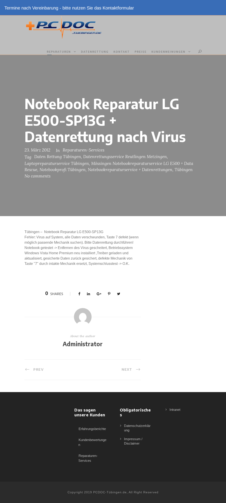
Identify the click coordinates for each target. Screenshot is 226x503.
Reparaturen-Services (83, 150)
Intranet (175, 409)
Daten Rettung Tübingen (57, 156)
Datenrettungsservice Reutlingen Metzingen (125, 156)
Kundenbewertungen (92, 442)
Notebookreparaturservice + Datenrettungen (130, 169)
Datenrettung (95, 52)
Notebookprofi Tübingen (63, 169)
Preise (141, 52)
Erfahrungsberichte (92, 429)
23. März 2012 (37, 150)
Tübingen (184, 169)
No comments (37, 176)
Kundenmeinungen (168, 52)
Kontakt (121, 52)
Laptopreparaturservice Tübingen (56, 163)
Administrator (83, 344)
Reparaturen (59, 52)
